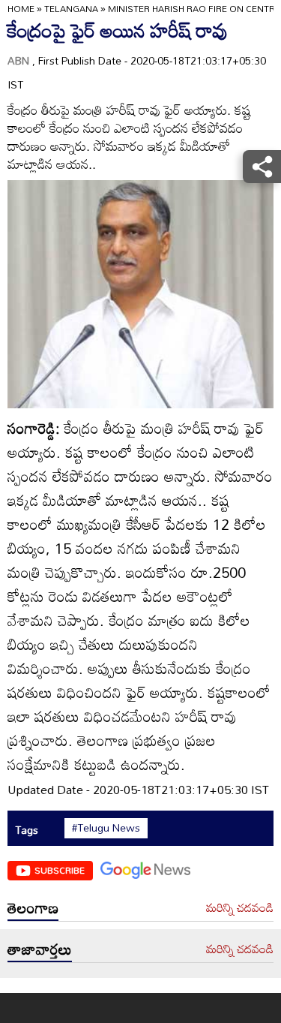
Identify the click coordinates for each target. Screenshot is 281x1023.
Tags (26, 829)
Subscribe (59, 870)
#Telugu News (106, 828)
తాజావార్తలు (39, 949)
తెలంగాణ (32, 907)
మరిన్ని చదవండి (240, 908)
